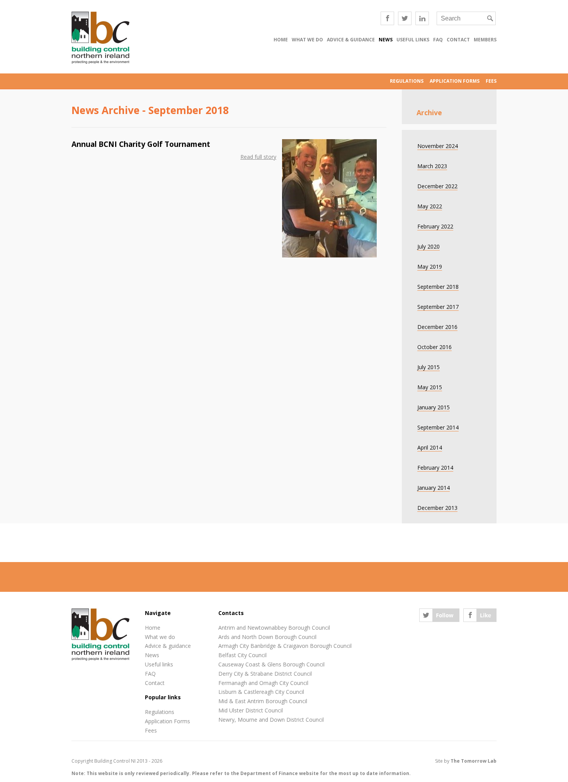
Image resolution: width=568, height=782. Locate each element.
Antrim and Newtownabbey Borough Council (274, 627)
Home (281, 39)
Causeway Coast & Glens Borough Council (271, 664)
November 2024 (437, 146)
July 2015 (428, 367)
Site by (466, 761)
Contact (458, 39)
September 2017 (438, 306)
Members (485, 39)
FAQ (438, 39)
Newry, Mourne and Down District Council (271, 719)
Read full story (258, 156)
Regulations (406, 81)
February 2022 (435, 226)
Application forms (455, 81)
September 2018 (438, 286)
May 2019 (429, 266)
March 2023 (432, 166)
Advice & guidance (351, 39)
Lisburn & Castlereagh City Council (261, 691)
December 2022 (437, 186)
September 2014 (438, 427)
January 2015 (433, 407)
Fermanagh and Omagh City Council (263, 683)
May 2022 (429, 206)
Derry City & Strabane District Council (265, 673)
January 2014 (433, 487)
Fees (491, 81)
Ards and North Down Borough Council (267, 637)
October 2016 (434, 347)
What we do (307, 39)
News (386, 39)
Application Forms (167, 721)
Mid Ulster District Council (250, 710)
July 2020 (428, 246)
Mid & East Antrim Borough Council (262, 701)
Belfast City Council (242, 655)
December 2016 (437, 327)
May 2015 (429, 387)
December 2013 (437, 507)
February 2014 (435, 467)
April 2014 (429, 447)
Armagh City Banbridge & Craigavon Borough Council (285, 645)
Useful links (412, 39)
